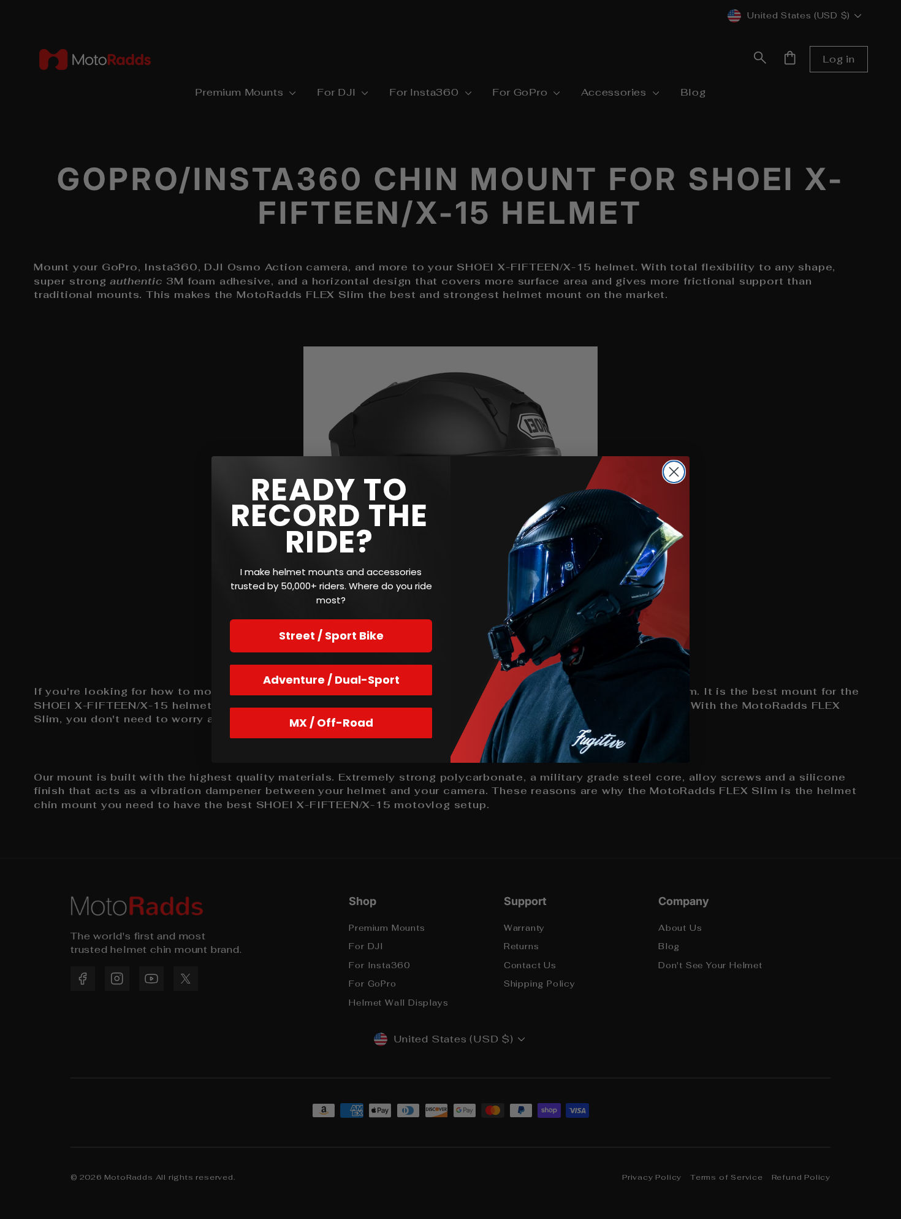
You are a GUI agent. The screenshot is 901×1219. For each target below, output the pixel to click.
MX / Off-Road (331, 722)
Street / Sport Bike (331, 635)
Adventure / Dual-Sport (331, 679)
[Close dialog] (674, 472)
